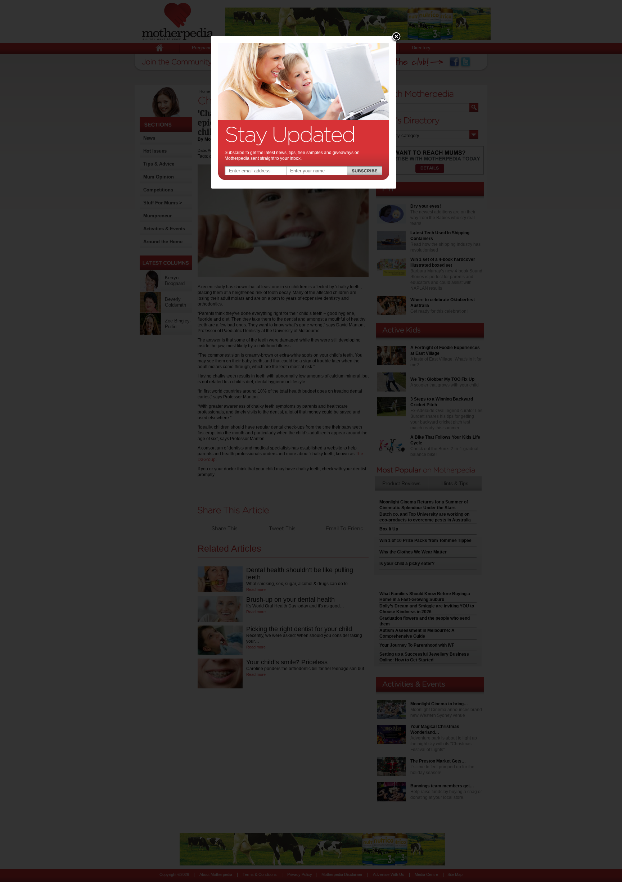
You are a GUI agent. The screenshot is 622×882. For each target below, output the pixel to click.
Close (396, 37)
